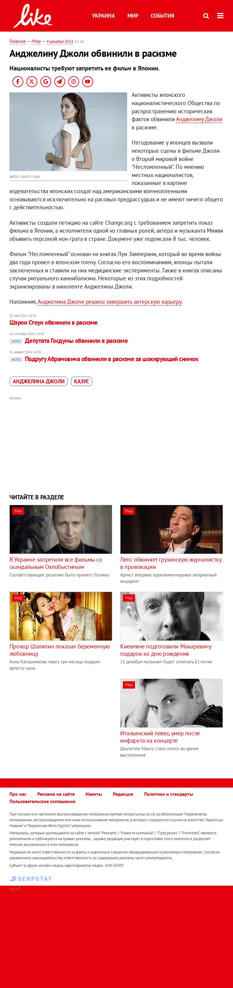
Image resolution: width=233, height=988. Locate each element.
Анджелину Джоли (199, 119)
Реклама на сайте (56, 794)
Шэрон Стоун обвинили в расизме (53, 322)
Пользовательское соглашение (42, 801)
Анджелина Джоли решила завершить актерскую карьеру (109, 301)
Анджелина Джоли (39, 381)
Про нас (17, 794)
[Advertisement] (116, 444)
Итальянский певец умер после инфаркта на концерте (160, 736)
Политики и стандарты (168, 794)
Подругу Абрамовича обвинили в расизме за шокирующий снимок (105, 359)
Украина (103, 15)
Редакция (123, 794)
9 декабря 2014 (60, 41)
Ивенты (94, 794)
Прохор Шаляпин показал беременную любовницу (59, 650)
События (162, 15)
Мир (132, 15)
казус (81, 381)
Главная (17, 41)
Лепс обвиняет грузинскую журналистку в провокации (170, 563)
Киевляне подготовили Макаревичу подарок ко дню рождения (165, 650)
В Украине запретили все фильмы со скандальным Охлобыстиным (55, 563)
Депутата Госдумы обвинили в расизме (70, 341)
